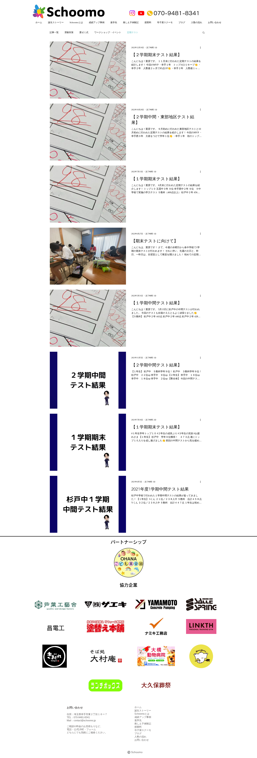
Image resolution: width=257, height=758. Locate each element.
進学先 (138, 720)
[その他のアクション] (201, 47)
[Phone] (150, 13)
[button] (203, 32)
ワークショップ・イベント (107, 32)
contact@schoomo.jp (85, 720)
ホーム (138, 707)
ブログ (138, 733)
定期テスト (132, 32)
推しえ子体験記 (142, 723)
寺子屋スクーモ (142, 730)
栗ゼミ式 (83, 32)
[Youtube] (141, 13)
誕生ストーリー (142, 710)
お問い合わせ (141, 740)
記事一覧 (54, 32)
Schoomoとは (141, 714)
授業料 (138, 727)
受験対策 (69, 32)
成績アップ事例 (142, 717)
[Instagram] (132, 13)
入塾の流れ (140, 736)
